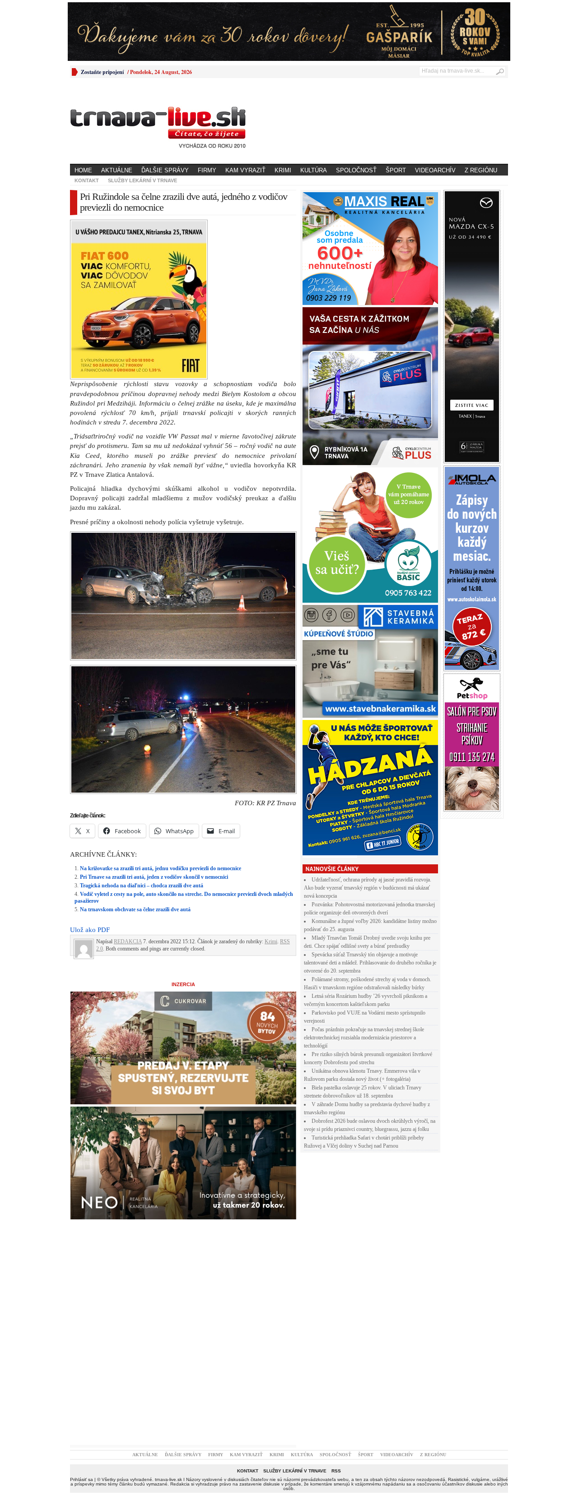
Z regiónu (481, 170)
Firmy (207, 170)
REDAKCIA (128, 941)
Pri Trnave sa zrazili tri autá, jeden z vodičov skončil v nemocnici (154, 877)
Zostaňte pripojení (102, 72)
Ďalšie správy (165, 170)
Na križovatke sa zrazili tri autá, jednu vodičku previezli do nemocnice (160, 868)
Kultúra (313, 170)
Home (83, 170)
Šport (396, 170)
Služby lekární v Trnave (142, 180)
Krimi (283, 170)
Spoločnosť (356, 170)
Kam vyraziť (245, 170)
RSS (336, 1470)
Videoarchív (435, 170)
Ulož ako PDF (90, 929)
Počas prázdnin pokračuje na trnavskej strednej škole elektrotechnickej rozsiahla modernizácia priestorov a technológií (364, 1037)
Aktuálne (116, 170)
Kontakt (87, 180)
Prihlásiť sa (81, 1479)
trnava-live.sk (168, 1479)
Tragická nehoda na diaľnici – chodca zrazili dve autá (141, 885)
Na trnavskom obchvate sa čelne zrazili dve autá (135, 909)
